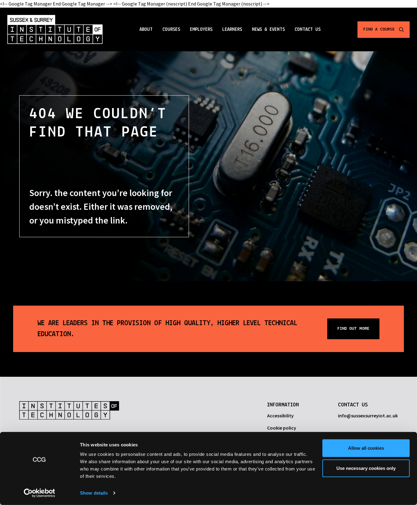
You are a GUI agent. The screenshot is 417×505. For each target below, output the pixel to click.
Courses (171, 29)
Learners (232, 29)
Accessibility (280, 415)
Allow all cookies (366, 448)
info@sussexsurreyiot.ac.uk (368, 415)
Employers (201, 29)
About (146, 29)
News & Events (268, 29)
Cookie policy (281, 428)
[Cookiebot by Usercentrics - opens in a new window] (39, 493)
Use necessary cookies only (366, 467)
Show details (94, 493)
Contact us (308, 29)
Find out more (353, 328)
